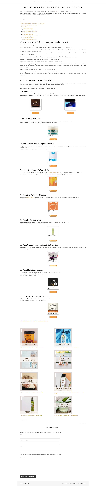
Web (21, 446)
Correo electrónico (24, 440)
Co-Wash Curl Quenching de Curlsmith (30, 39)
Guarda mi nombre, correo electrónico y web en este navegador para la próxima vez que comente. (40, 454)
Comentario (22, 457)
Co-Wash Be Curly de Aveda (28, 34)
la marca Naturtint (30, 197)
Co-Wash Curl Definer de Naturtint (29, 32)
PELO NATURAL (51, 1)
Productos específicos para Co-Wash (29, 25)
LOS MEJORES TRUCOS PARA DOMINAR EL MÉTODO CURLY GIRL (34, 321)
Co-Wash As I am (26, 26)
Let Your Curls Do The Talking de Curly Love (31, 29)
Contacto (64, 483)
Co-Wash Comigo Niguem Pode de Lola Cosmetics (32, 36)
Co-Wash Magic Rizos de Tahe (29, 37)
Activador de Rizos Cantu (54, 172)
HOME (34, 1)
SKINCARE (59, 1)
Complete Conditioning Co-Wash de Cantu (31, 31)
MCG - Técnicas (23, 420)
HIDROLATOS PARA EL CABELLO (61, 370)
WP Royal (27, 483)
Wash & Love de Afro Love (28, 28)
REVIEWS (66, 1)
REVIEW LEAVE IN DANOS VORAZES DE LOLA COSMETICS (66, 347)
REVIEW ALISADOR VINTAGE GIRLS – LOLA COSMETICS (31, 347)
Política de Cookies (81, 483)
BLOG (71, 1)
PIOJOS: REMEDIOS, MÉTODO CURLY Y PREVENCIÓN (31, 392)
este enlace (56, 11)
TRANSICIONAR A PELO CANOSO (27, 370)
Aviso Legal (68, 483)
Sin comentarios (83, 423)
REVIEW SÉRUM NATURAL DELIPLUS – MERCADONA (31, 415)
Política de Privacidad (74, 483)
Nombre (22, 434)
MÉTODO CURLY (42, 1)
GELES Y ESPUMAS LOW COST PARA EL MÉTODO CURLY (66, 415)
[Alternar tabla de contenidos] (21, 22)
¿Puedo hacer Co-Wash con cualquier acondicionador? (33, 23)
